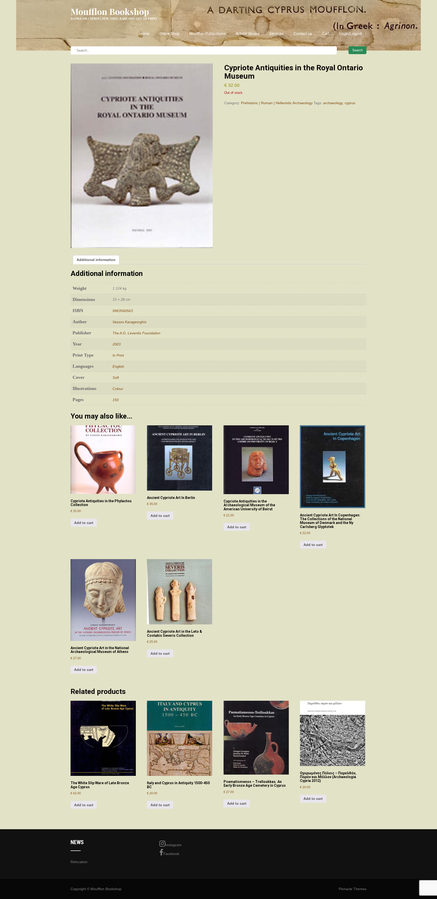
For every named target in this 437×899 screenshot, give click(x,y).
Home (144, 33)
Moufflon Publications (207, 33)
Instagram (173, 845)
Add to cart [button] (83, 523)
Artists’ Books (247, 33)
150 (116, 400)
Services (276, 33)
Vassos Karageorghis (129, 322)
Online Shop (169, 33)
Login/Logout (350, 33)
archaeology (333, 103)
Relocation (79, 862)
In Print (118, 355)
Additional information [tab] (96, 260)
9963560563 (123, 311)
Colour (118, 389)
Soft (116, 378)
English (118, 366)
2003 (117, 344)
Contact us (303, 33)
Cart (325, 33)
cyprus (350, 103)
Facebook (171, 854)
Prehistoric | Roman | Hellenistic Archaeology (277, 103)
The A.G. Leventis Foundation (136, 333)
